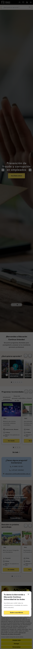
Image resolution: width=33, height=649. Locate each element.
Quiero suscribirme (16, 612)
